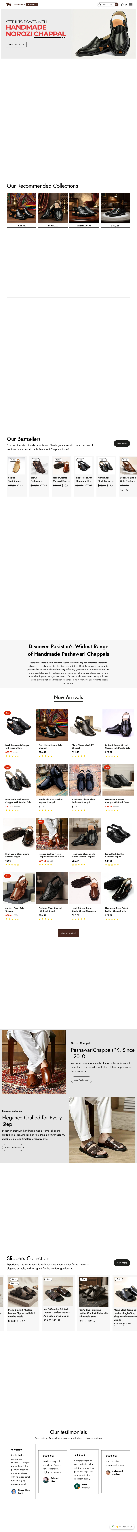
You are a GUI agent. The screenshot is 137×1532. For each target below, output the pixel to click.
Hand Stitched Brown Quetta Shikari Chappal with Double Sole (83, 909)
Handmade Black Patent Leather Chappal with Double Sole (116, 909)
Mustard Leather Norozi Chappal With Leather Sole (51, 855)
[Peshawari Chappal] (84, 211)
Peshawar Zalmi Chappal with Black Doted (50, 909)
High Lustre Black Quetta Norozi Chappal (17, 855)
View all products (68, 933)
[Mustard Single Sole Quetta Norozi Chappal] (84, 465)
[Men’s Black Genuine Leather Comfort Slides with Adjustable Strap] (58, 1292)
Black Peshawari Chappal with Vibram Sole (39, 481)
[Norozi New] (53, 211)
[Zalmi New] (21, 211)
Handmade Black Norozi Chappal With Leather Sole (60, 483)
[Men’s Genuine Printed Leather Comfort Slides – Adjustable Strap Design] (23, 1291)
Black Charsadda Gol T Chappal (83, 747)
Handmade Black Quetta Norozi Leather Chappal (83, 855)
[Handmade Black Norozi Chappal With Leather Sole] (61, 465)
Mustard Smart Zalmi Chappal (15, 909)
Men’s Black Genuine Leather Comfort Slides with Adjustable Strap (58, 1313)
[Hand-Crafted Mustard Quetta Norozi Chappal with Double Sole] (16, 465)
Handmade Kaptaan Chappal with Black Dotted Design (117, 801)
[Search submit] (116, 5)
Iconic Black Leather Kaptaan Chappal (114, 855)
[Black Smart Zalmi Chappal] (106, 465)
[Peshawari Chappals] (68, 61)
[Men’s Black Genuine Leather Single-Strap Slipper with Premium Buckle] (94, 1292)
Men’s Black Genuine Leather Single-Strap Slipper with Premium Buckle (90, 1315)
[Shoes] (115, 211)
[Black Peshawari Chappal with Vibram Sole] (39, 465)
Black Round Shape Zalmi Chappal (51, 747)
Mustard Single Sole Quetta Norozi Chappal (83, 481)
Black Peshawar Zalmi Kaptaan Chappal (128, 481)
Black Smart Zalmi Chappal (105, 479)
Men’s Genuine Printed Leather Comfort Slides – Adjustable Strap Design (21, 1312)
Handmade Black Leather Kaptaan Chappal (50, 801)
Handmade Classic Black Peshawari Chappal (83, 801)
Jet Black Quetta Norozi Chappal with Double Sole (117, 747)
